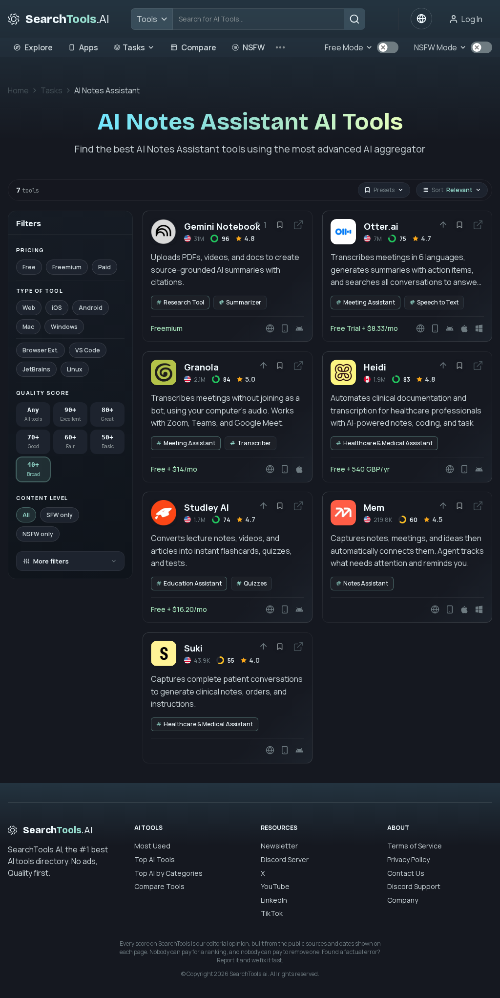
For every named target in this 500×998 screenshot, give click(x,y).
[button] (260, 224)
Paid (104, 267)
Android (91, 308)
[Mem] (407, 557)
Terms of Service (414, 845)
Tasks (134, 47)
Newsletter (279, 845)
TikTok (272, 913)
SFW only (59, 515)
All (26, 515)
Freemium (67, 267)
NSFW (254, 47)
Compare (198, 47)
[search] (354, 19)
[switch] (387, 47)
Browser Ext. (40, 350)
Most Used (152, 845)
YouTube (275, 886)
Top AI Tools (154, 859)
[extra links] (280, 47)
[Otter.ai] (407, 276)
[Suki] (227, 698)
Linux (75, 369)
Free (29, 267)
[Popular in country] (421, 18)
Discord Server (285, 859)
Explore (38, 47)
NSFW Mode (435, 47)
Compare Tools (159, 886)
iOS (57, 308)
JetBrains (36, 369)
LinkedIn (274, 900)
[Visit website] (298, 225)
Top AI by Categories (168, 873)
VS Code (87, 350)
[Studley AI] (227, 557)
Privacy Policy (408, 859)
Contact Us (405, 873)
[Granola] (227, 417)
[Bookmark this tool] (280, 225)
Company (402, 900)
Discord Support (413, 886)
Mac (28, 327)
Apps (88, 47)
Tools (147, 19)
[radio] (33, 414)
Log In (471, 19)
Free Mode (344, 47)
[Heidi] (407, 417)
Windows (64, 327)
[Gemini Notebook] (227, 276)
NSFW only (37, 534)
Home (18, 90)
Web (28, 308)
